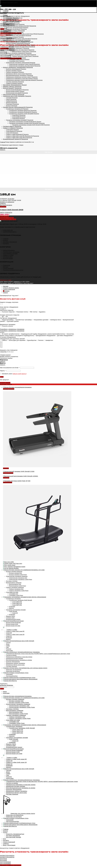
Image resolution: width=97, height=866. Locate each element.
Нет (7, 316)
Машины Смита (10, 616)
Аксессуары (9, 650)
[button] (3, 206)
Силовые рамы (10, 617)
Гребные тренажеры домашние (15, 587)
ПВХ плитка (33, 312)
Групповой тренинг (13, 321)
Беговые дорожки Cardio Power (18, 574)
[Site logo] (0, 8)
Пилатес (40, 340)
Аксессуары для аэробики (17, 340)
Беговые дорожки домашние (14, 571)
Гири (7, 647)
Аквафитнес (49, 340)
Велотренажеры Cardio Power (17, 585)
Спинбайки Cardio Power (16, 595)
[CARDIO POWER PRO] (12, 563)
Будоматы (42, 312)
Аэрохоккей (9, 674)
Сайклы (4, 340)
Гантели (8, 642)
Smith (9, 283)
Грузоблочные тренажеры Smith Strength (20, 600)
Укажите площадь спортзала (9, 302)
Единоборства (31, 340)
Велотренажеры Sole (15, 584)
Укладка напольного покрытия (9, 315)
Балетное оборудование (13, 661)
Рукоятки (8, 649)
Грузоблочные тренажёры (23, 320)
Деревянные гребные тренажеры (15, 663)
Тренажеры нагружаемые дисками (16, 609)
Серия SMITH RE (17, 601)
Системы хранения (11, 666)
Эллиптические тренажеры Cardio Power (20, 579)
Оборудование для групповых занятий (12, 339)
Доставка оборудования (64, 335)
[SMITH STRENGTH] (8, 562)
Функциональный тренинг (13, 619)
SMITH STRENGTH (6, 212)
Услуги (2, 332)
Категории (3, 13)
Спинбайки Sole (13, 593)
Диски (7, 644)
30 (9, 199)
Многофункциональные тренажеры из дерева (19, 660)
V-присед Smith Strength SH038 (11, 210)
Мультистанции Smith (12, 624)
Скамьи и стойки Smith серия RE (15, 631)
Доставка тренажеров (13, 835)
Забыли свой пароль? (20, 374)
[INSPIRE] (14, 566)
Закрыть (2, 149)
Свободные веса (55, 320)
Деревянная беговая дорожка (14, 658)
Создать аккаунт (5, 382)
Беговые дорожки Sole (15, 573)
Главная (2, 142)
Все (13, 199)
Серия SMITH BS (17, 605)
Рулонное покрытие (8, 312)
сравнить (3, 203)
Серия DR (9, 633)
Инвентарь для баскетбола (13, 669)
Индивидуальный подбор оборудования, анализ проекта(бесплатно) (43, 334)
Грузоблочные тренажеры (13, 598)
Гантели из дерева (11, 655)
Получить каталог (7, 326)
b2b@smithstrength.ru (9, 232)
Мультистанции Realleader (13, 622)
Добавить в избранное (7, 202)
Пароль (3, 370)
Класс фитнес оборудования (9, 307)
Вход (2, 376)
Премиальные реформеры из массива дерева (19, 657)
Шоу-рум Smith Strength (13, 837)
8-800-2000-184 (8, 230)
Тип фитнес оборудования (8, 318)
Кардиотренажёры (8, 320)
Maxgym (8, 639)
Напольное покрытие (6, 310)
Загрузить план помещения (8, 350)
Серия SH (9, 636)
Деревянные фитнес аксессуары (15, 664)
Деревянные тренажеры (7, 324)
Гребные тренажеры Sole (16, 589)
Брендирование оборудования (45, 335)
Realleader (12, 606)
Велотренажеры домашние (13, 582)
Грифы (8, 645)
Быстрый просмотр (6, 205)
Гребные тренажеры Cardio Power (18, 590)
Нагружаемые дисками (41, 320)
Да (3, 316)
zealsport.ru (17, 281)
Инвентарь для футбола (13, 671)
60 (11, 199)
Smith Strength (13, 611)
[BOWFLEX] (11, 568)
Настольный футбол (12, 676)
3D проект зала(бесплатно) (10, 334)
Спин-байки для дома (12, 592)
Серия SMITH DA (17, 603)
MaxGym (11, 608)
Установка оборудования (8, 337)
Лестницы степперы (11, 581)
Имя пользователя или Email (10, 367)
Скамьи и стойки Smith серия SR (15, 634)
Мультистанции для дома (13, 625)
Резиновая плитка (22, 312)
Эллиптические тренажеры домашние (17, 576)
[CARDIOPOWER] (9, 565)
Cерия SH (15, 613)
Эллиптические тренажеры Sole (18, 578)
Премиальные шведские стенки (61, 653)
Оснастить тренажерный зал (15, 834)
